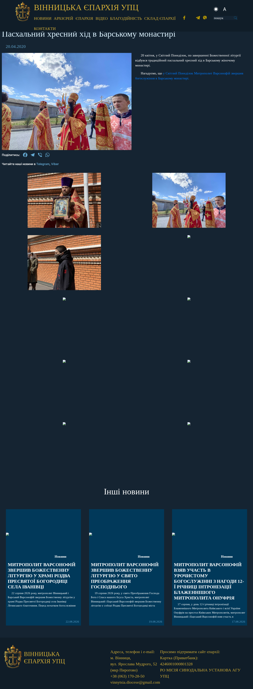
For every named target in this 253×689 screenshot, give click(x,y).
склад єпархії (160, 18)
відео (102, 18)
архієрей (63, 18)
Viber (55, 164)
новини (42, 18)
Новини (60, 556)
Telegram (42, 164)
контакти (45, 28)
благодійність (126, 18)
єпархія (84, 18)
